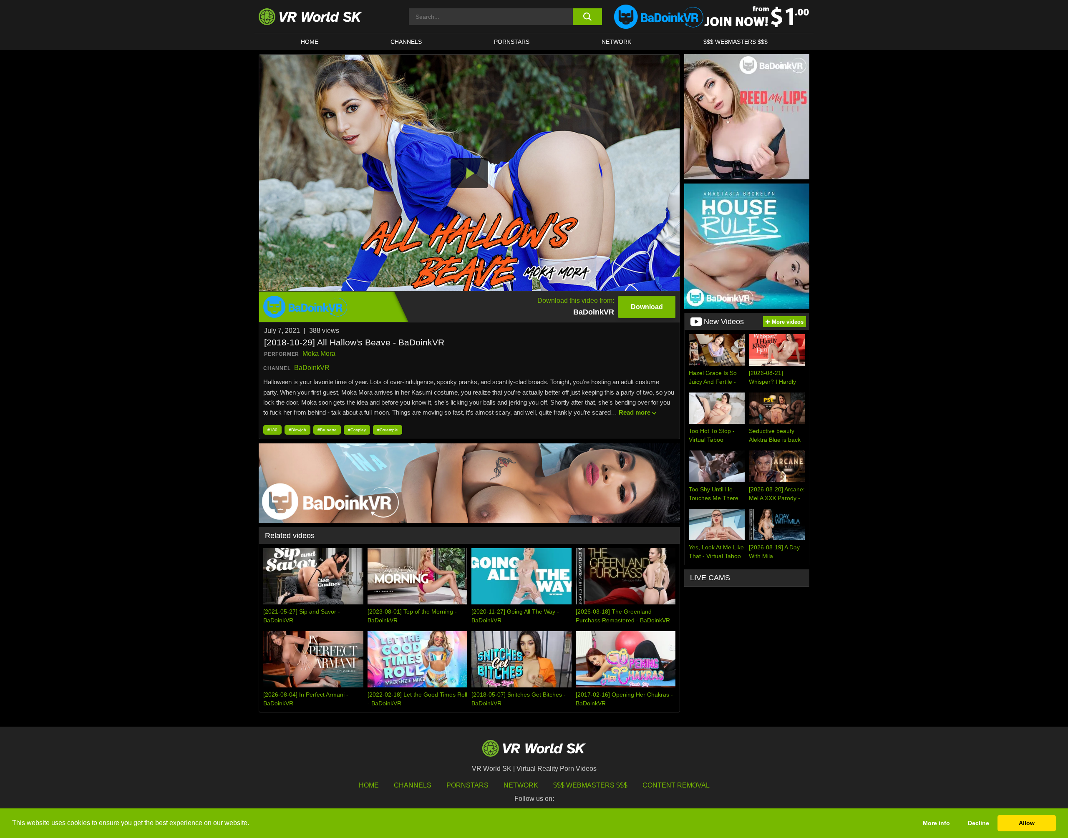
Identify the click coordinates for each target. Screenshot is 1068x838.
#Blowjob (297, 430)
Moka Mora (318, 353)
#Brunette (327, 430)
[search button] (587, 16)
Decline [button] (978, 823)
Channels (406, 41)
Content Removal (676, 785)
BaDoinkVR (312, 367)
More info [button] (936, 823)
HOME (309, 41)
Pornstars (511, 41)
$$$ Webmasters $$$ (590, 785)
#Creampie (387, 430)
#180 (272, 430)
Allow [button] (1027, 823)
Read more (634, 412)
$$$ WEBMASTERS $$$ (735, 41)
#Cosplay (357, 430)
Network (616, 41)
